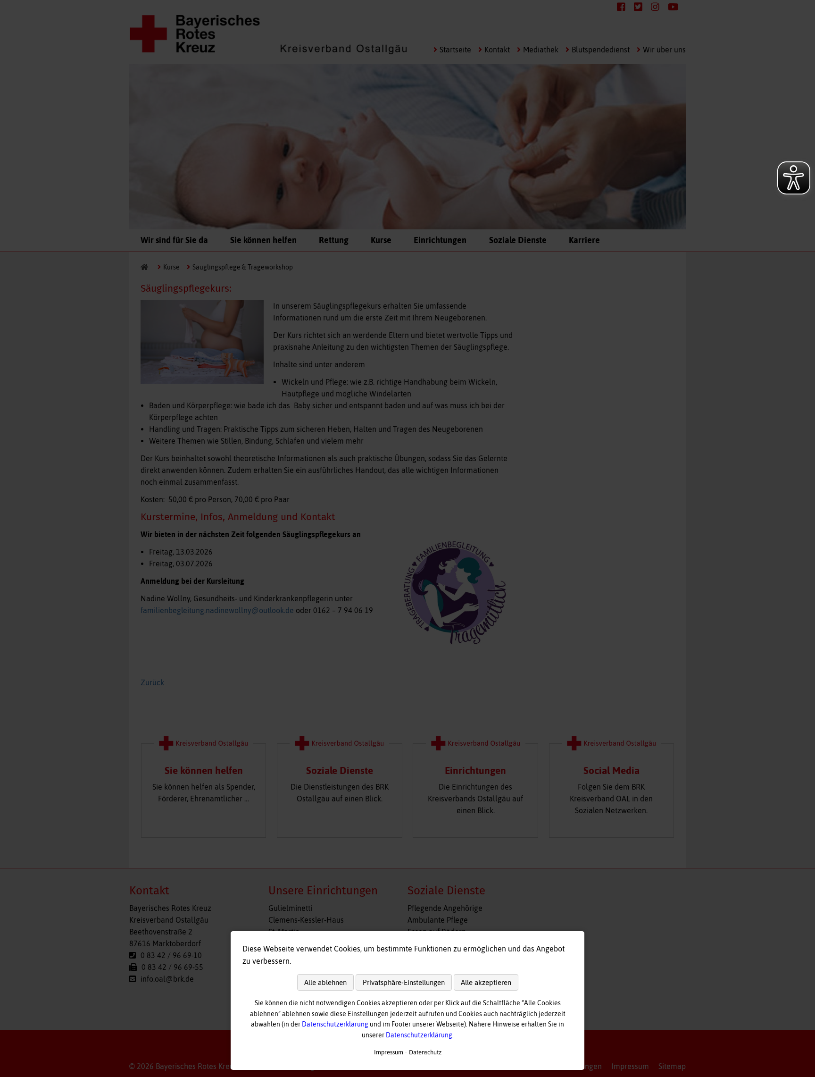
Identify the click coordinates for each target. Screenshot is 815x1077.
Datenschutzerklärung (335, 1024)
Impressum (388, 1052)
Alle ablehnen (325, 982)
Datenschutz (425, 1052)
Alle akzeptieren (486, 982)
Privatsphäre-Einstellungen (404, 982)
